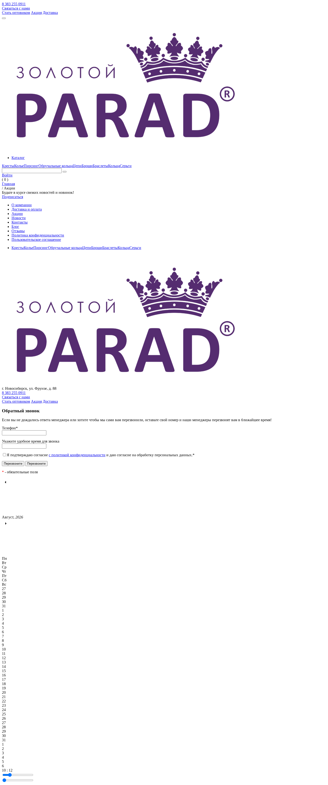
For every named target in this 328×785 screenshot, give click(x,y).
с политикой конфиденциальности (77, 455)
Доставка (50, 13)
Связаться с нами (16, 8)
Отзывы (18, 231)
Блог (15, 227)
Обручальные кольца (55, 166)
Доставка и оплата (27, 209)
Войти (7, 175)
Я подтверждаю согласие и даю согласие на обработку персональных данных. (100, 455)
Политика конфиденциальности (38, 235)
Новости (19, 218)
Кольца (114, 166)
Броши (87, 166)
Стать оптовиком (16, 13)
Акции (17, 214)
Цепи (77, 166)
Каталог (18, 158)
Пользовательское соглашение (36, 239)
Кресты (8, 166)
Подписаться (12, 197)
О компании (22, 205)
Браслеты (100, 166)
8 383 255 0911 (14, 4)
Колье (19, 166)
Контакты (20, 222)
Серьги (126, 166)
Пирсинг (31, 166)
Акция (36, 13)
